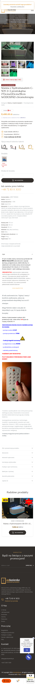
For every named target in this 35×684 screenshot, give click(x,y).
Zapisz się (29, 565)
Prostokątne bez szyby (18, 22)
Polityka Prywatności (7, 632)
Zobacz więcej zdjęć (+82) (13, 79)
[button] (29, 657)
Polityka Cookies (6, 635)
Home (8, 20)
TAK (27, 650)
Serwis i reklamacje (7, 637)
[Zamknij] (33, 638)
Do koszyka (19, 180)
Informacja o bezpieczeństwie (10, 244)
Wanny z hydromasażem (20, 20)
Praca (3, 621)
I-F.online (23, 674)
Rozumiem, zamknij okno (17, 7)
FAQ (2, 639)
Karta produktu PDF (4, 165)
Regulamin (4, 630)
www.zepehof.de (17, 288)
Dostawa (4, 614)
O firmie (3, 610)
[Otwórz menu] (32, 10)
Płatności (4, 619)
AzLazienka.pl (17, 672)
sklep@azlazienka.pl (7, 658)
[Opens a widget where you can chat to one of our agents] (6, 681)
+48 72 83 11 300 (6, 663)
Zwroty (3, 617)
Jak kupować (5, 612)
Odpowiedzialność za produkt (10, 246)
